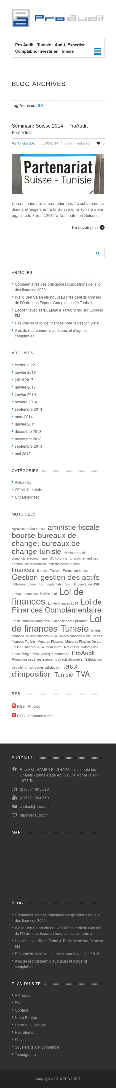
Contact (21, 1010)
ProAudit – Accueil (30, 1024)
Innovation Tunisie (37, 593)
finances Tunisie (48, 570)
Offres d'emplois (28, 489)
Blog (19, 1002)
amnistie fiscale (74, 526)
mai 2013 (23, 453)
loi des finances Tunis (74, 636)
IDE (41, 584)
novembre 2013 (28, 438)
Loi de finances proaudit (69, 620)
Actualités (23, 482)
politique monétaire (55, 653)
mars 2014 (24, 416)
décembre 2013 (28, 431)
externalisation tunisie (64, 563)
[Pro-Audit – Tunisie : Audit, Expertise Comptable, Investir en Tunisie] (58, 26)
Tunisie (63, 674)
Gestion (25, 576)
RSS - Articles (28, 706)
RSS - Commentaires (35, 715)
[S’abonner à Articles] (14, 706)
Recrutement (26, 1032)
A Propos (22, 995)
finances (23, 569)
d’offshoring (58, 558)
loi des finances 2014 (41, 636)
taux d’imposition (45, 669)
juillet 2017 (24, 379)
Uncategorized (27, 496)
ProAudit (83, 652)
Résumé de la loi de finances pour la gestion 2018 (57, 322)
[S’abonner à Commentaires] (14, 715)
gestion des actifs (70, 576)
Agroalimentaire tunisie (28, 528)
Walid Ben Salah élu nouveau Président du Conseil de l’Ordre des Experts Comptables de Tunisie (58, 299)
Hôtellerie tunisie (24, 584)
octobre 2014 (26, 401)
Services (22, 1039)
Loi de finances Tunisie (57, 623)
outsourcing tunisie (25, 653)
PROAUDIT (71, 1078)
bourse (23, 534)
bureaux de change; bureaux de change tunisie (46, 542)
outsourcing (89, 647)
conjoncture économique (30, 558)
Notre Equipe (26, 1017)
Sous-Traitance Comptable (37, 1046)
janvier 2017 (25, 386)
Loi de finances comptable (31, 620)
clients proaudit (75, 552)
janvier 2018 (25, 372)
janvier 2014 (25, 423)
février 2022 (25, 364)
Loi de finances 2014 (63, 603)
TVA (83, 673)
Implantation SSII (58, 584)
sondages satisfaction (45, 667)
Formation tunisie (75, 570)
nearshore (54, 647)
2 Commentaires (77, 143)
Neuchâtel (71, 647)
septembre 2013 (28, 446)
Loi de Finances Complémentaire (57, 605)
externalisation (35, 563)
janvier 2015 (25, 394)
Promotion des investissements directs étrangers (47, 659)
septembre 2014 (28, 409)
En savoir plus (85, 227)
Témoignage (25, 1054)
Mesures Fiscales (50, 641)
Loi (54, 593)
